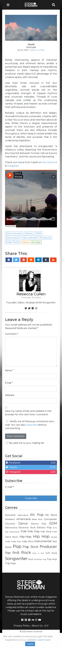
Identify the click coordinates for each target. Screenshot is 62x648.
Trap (44, 559)
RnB (15, 553)
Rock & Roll (38, 553)
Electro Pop (44, 527)
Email (9, 382)
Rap (8, 553)
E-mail (9, 487)
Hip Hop (41, 536)
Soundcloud (49, 162)
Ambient (10, 519)
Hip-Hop (25, 536)
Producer (48, 546)
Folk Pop (33, 531)
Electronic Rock (27, 527)
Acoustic (10, 514)
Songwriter (16, 558)
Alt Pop (37, 515)
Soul (30, 559)
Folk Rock (46, 531)
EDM (53, 523)
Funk (54, 531)
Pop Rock (30, 547)
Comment (11, 334)
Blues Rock (37, 519)
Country (10, 523)
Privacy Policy (22, 625)
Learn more (43, 640)
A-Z (46, 625)
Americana (23, 519)
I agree (30, 644)
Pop (17, 546)
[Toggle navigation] (9, 5)
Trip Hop (10, 563)
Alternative (23, 515)
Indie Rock (28, 541)
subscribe (31, 424)
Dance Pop (38, 523)
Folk (24, 531)
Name (9, 370)
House (54, 537)
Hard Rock (11, 537)
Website (9, 395)
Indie (7, 541)
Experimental (14, 532)
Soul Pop (38, 559)
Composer (50, 519)
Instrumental (43, 541)
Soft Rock (51, 553)
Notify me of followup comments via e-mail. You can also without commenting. (30, 425)
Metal (8, 547)
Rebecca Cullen (37, 50)
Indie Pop (16, 541)
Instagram (13, 165)
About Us (37, 625)
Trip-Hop (52, 559)
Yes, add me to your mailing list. (26, 443)
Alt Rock (51, 514)
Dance (23, 523)
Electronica (11, 527)
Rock (26, 552)
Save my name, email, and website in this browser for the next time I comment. (28, 413)
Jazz (54, 541)
